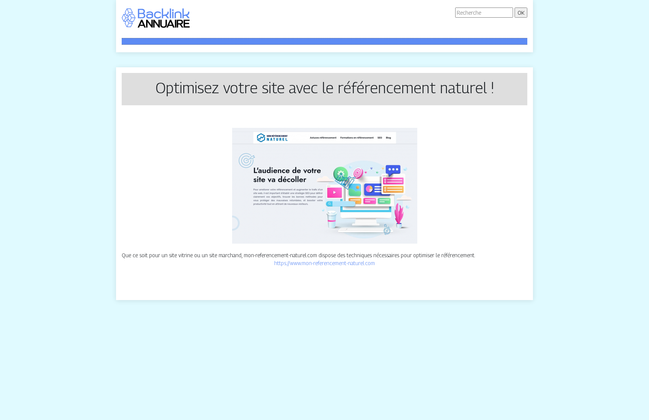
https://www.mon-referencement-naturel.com (324, 263)
